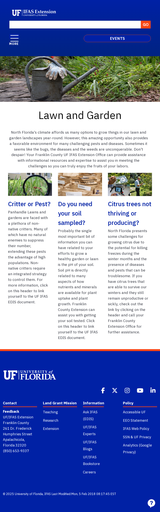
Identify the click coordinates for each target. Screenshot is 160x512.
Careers (89, 472)
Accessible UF (134, 412)
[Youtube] (140, 390)
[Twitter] (115, 390)
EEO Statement (135, 420)
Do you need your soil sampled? (75, 213)
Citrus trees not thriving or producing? (129, 213)
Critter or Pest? (29, 204)
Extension (51, 428)
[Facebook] (103, 390)
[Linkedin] (153, 390)
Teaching (50, 412)
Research (50, 420)
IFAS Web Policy (136, 428)
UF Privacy (142, 437)
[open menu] (14, 36)
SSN (126, 437)
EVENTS (117, 38)
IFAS (47, 494)
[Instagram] (128, 390)
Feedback (11, 411)
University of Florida (29, 494)
